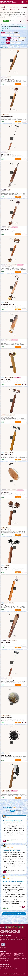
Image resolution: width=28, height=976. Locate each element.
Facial (12, 42)
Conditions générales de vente (20, 959)
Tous (7, 810)
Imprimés (16, 32)
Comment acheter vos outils (5, 954)
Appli (18, 812)
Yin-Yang (22, 40)
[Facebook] (10, 931)
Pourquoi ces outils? (14, 20)
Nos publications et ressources (5, 956)
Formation (19, 810)
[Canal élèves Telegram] (14, 931)
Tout (11, 35)
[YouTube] (2, 931)
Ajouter (18, 84)
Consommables (5, 35)
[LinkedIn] (18, 931)
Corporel (18, 42)
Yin (12, 40)
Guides (7, 21)
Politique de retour (5, 958)
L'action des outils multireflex (18, 954)
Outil (12, 810)
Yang (16, 40)
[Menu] (22, 2)
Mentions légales (4, 960)
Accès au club (24, 20)
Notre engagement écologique (19, 956)
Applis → (17, 35)
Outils (3, 32)
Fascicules (9, 32)
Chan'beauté (21, 37)
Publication (12, 812)
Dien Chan (15, 37)
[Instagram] (6, 931)
